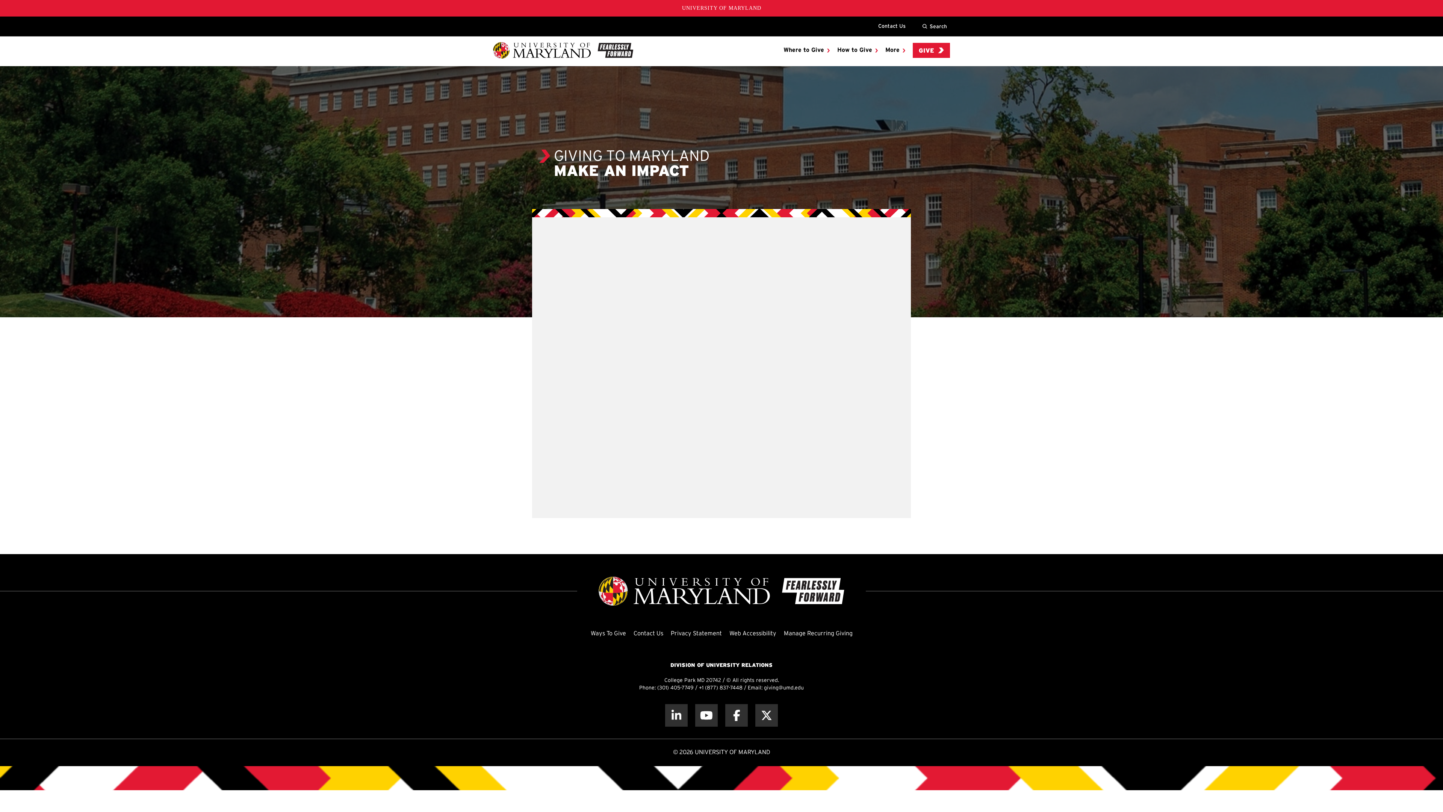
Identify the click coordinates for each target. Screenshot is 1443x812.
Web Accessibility (752, 633)
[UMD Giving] (563, 50)
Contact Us (892, 26)
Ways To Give (608, 633)
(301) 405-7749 (675, 688)
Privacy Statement (696, 633)
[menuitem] (807, 50)
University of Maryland (721, 8)
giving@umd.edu (784, 688)
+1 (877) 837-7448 (721, 688)
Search (938, 26)
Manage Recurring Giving (818, 633)
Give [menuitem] (926, 51)
